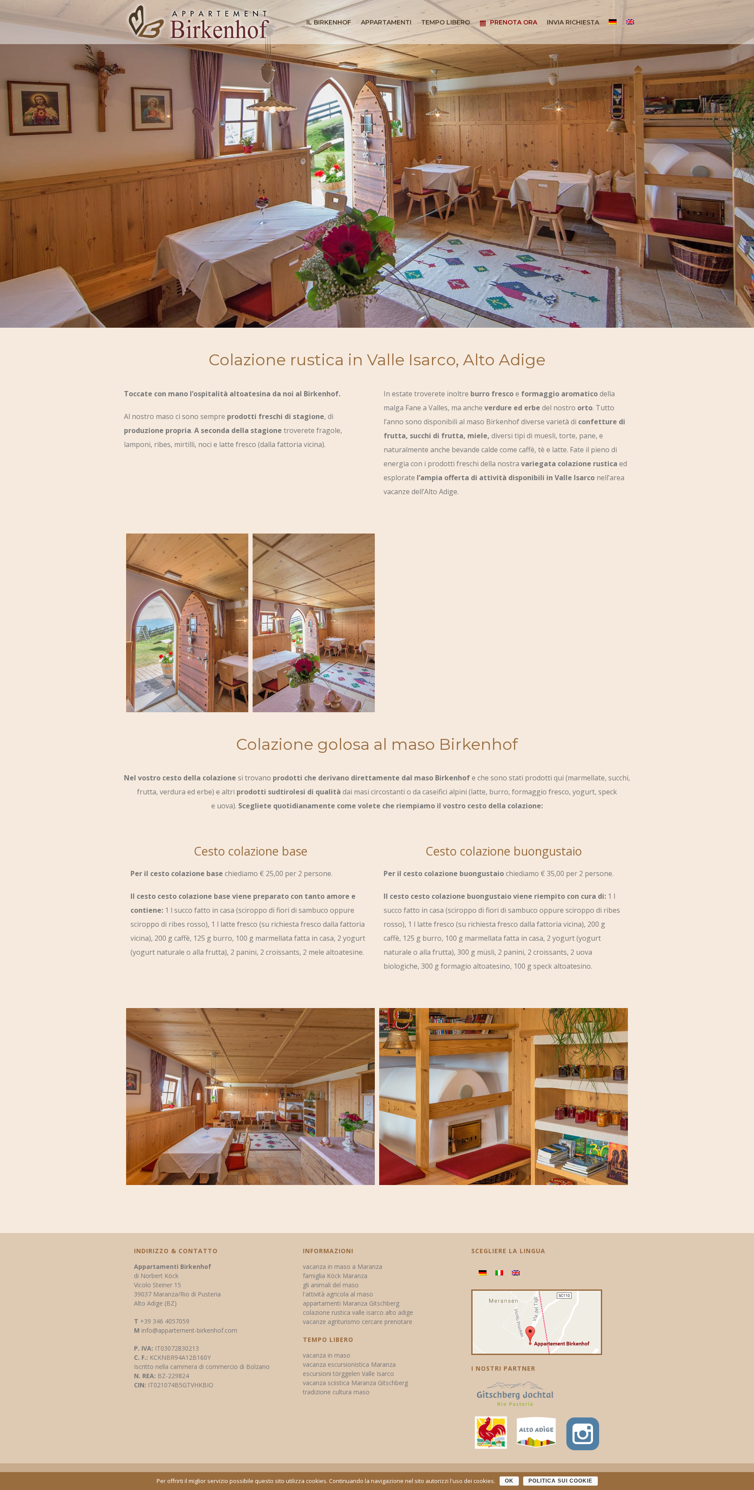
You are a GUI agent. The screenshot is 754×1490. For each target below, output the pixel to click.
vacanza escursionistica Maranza (349, 1364)
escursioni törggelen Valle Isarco (348, 1373)
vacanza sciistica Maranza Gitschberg (355, 1383)
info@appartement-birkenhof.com (189, 1330)
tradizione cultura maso (336, 1392)
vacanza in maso (326, 1355)
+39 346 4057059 (164, 1321)
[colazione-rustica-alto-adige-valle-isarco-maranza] (250, 1096)
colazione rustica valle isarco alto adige (358, 1312)
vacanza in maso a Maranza (342, 1266)
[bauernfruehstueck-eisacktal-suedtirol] (187, 623)
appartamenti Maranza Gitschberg (351, 1303)
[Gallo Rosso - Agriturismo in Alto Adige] (491, 1432)
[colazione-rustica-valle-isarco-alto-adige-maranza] (503, 1096)
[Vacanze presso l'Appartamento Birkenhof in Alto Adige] (536, 1432)
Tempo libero (445, 22)
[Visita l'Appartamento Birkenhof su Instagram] (580, 1432)
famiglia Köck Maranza (335, 1276)
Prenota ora (513, 22)
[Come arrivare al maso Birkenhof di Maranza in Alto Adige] (536, 1321)
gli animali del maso (331, 1285)
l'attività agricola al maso (338, 1294)
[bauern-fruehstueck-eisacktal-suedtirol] (314, 623)
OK (509, 1481)
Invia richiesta (573, 22)
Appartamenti (386, 22)
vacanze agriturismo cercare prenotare (357, 1321)
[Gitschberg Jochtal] (515, 1397)
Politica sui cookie (560, 1481)
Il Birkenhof (328, 22)
